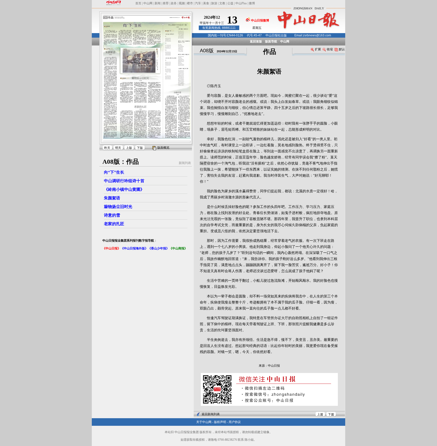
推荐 (166, 3)
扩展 (318, 49)
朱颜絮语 (112, 198)
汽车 (198, 3)
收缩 (330, 49)
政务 (174, 3)
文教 (222, 3)
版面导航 (271, 41)
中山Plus (241, 3)
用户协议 (235, 422)
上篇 (320, 414)
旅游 (214, 3)
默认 (342, 49)
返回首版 (256, 41)
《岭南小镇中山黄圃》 (124, 189)
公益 (230, 3)
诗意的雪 (112, 215)
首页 (138, 3)
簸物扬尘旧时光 (118, 206)
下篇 (331, 414)
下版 (140, 148)
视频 (182, 3)
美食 (206, 3)
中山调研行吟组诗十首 (124, 181)
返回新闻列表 (211, 414)
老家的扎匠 (114, 224)
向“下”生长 (114, 172)
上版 (129, 148)
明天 (118, 148)
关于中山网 (203, 422)
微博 (252, 3)
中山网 (147, 3)
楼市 (190, 3)
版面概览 (163, 147)
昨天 (107, 148)
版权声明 (220, 422)
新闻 (158, 3)
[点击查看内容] (85, 45)
